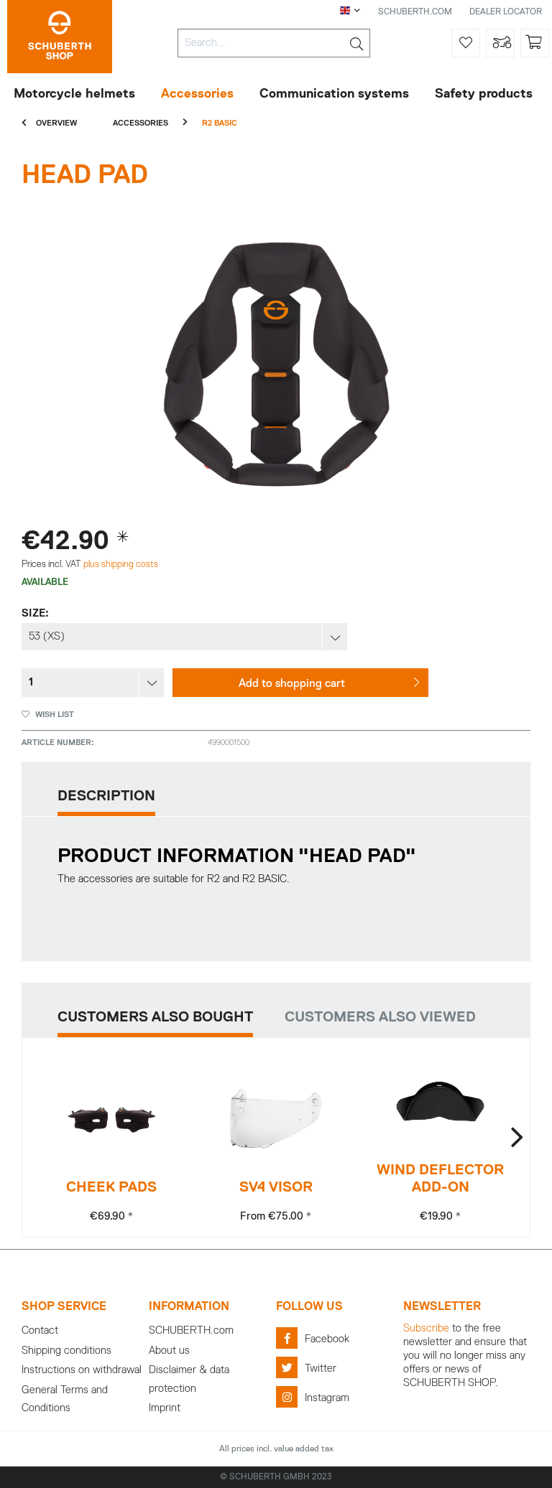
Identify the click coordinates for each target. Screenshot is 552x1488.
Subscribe (426, 1328)
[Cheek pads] (111, 1118)
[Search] (356, 43)
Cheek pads (111, 1187)
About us (169, 1350)
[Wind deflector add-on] (440, 1101)
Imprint (164, 1408)
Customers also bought (155, 1017)
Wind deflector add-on (440, 1178)
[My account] (500, 43)
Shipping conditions (66, 1350)
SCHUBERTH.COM (415, 12)
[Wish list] (465, 43)
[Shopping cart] (534, 43)
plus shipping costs (120, 564)
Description (106, 796)
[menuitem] (274, 43)
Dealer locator (505, 12)
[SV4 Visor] (275, 1118)
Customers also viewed (380, 1017)
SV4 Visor (276, 1187)
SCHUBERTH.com (191, 1330)
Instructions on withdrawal (82, 1370)
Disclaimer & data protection (189, 1379)
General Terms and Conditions (65, 1399)
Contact (40, 1330)
